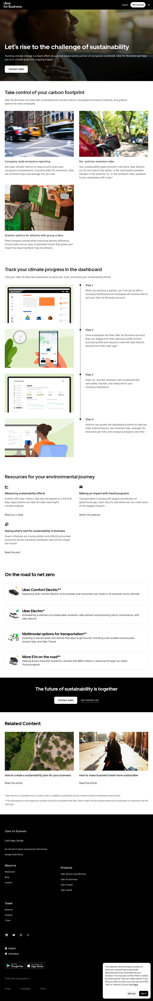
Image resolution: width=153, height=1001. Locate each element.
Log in (125, 5)
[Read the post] (6, 524)
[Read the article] (39, 751)
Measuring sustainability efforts (25, 493)
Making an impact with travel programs (104, 493)
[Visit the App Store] (35, 965)
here (135, 984)
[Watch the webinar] (81, 487)
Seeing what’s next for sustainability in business (35, 530)
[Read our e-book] (6, 487)
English (12, 948)
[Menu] (149, 4)
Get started (138, 5)
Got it (143, 993)
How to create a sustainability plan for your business (38, 775)
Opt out (132, 993)
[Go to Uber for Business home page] (13, 5)
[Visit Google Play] (15, 966)
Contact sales (16, 69)
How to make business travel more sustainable (108, 775)
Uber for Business (15, 831)
